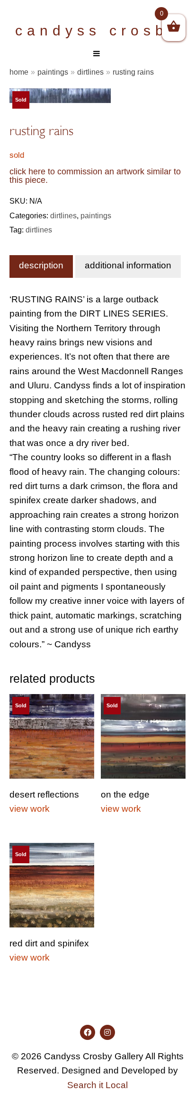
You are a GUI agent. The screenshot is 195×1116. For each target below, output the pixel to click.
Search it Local (97, 1085)
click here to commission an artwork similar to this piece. (95, 175)
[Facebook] (87, 1032)
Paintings (52, 72)
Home (18, 72)
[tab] (41, 266)
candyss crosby (97, 30)
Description (41, 265)
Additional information (128, 265)
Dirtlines (90, 72)
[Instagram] (107, 1032)
